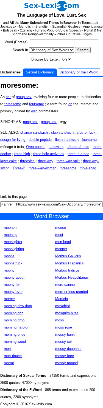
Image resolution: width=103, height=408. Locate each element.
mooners (11, 228)
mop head (63, 242)
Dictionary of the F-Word (79, 72)
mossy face (64, 356)
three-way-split (68, 161)
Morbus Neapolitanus (72, 277)
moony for (12, 285)
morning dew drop (18, 306)
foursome (36, 104)
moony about (14, 277)
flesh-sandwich (67, 140)
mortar (9, 363)
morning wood (15, 341)
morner (9, 299)
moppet (61, 249)
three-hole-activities (48, 154)
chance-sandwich (34, 132)
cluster (82, 132)
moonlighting (14, 249)
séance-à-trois (78, 147)
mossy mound (66, 363)
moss (59, 320)
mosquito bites (67, 313)
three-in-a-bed (78, 154)
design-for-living (12, 140)
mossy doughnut (68, 349)
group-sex (24, 97)
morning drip (13, 313)
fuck (92, 132)
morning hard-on (16, 327)
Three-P (19, 168)
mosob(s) (62, 306)
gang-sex (30, 122)
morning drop (14, 320)
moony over (13, 292)
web (34, 111)
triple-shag (88, 168)
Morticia (61, 299)
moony (9, 270)
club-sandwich (62, 132)
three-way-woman (42, 168)
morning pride (14, 334)
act (8, 97)
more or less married (71, 292)
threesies (27, 161)
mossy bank (65, 334)
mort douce (13, 356)
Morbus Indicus (67, 270)
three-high (22, 154)
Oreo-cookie (35, 147)
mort (7, 349)
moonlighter (13, 242)
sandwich (56, 147)
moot (59, 235)
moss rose (63, 327)
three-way (45, 161)
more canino (65, 285)
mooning (10, 235)
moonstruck (13, 263)
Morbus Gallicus (68, 256)
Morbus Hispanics (69, 263)
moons (9, 256)
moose (60, 228)
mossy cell (64, 341)
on (70, 104)
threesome (12, 104)
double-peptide (40, 140)
